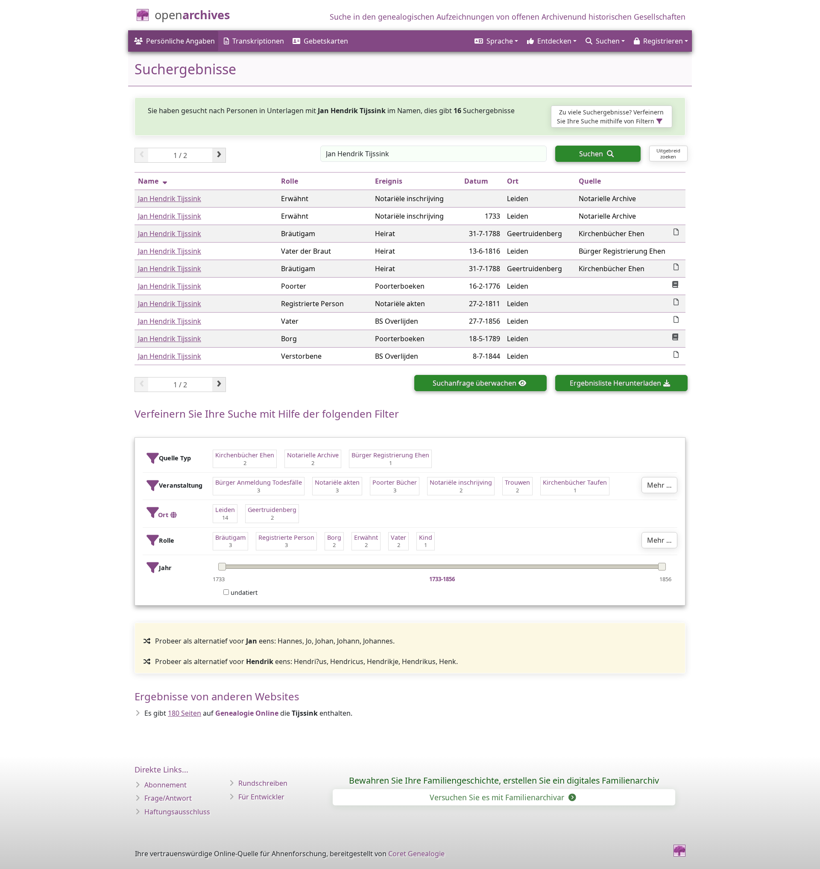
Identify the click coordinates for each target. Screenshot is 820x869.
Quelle (590, 181)
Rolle (289, 181)
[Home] (679, 851)
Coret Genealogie (416, 853)
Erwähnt (366, 537)
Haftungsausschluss (177, 811)
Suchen (592, 153)
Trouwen (517, 482)
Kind (425, 537)
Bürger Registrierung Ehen (390, 455)
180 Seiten (184, 713)
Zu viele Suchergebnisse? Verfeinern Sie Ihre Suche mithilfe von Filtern (610, 116)
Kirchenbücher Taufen (575, 482)
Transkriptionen (258, 41)
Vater (398, 537)
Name (148, 181)
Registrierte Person (286, 537)
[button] (495, 41)
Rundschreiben (262, 783)
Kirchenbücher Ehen (244, 455)
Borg (334, 537)
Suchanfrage (474, 383)
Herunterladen (615, 383)
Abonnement (165, 785)
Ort (512, 181)
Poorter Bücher (394, 482)
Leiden (225, 510)
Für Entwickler (261, 797)
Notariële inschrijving (461, 482)
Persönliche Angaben (180, 41)
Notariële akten (337, 482)
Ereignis (388, 181)
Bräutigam (230, 537)
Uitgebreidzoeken (668, 153)
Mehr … (659, 485)
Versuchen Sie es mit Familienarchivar (498, 797)
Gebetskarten (326, 41)
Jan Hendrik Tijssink (169, 198)
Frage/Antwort (168, 798)
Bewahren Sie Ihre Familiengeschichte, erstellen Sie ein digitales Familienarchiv (504, 780)
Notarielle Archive (313, 455)
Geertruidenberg (272, 510)
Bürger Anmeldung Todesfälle (258, 482)
